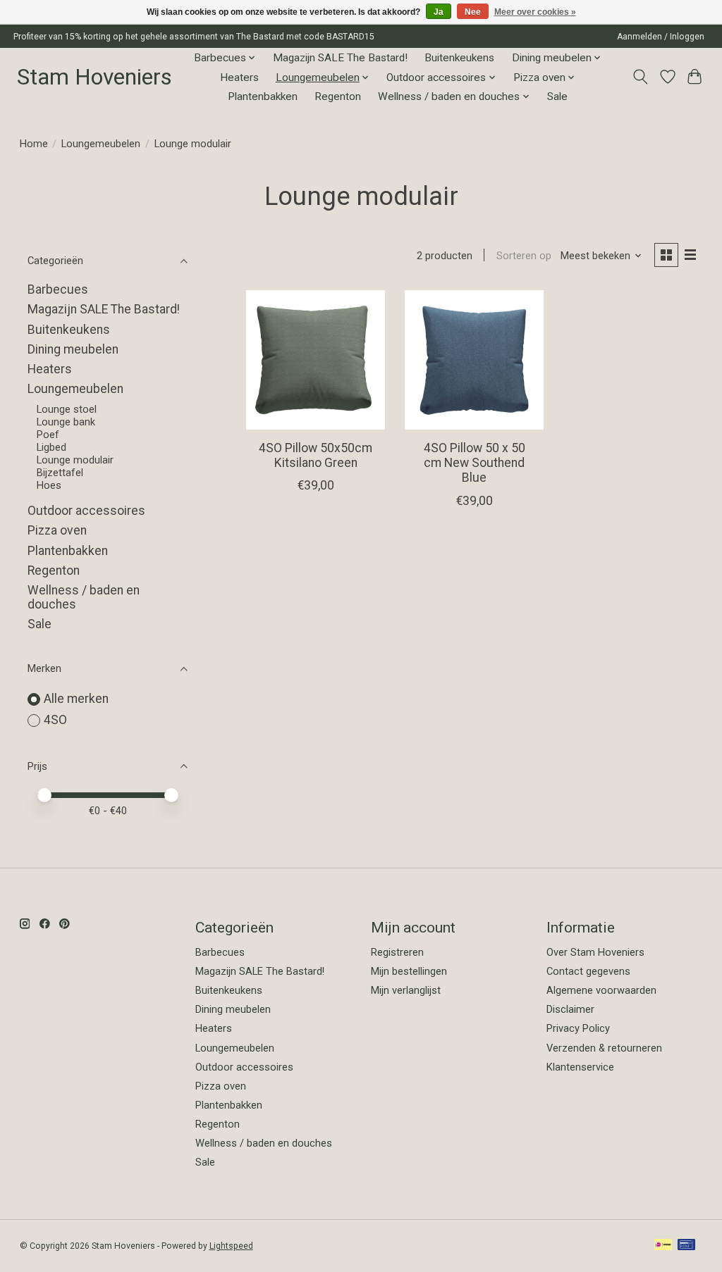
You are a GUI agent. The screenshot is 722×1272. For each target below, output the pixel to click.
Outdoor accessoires (86, 511)
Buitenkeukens (459, 57)
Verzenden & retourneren (604, 1048)
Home (34, 143)
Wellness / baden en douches (263, 1143)
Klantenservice (580, 1067)
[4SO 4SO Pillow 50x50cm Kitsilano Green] (315, 359)
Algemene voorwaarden (601, 990)
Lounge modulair (75, 460)
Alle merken (76, 699)
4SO (55, 720)
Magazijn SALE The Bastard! (340, 57)
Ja (438, 12)
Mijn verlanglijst (406, 990)
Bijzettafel (60, 472)
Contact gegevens (588, 971)
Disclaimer (570, 1009)
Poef (48, 434)
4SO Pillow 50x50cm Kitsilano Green (315, 455)
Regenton (337, 96)
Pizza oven (57, 530)
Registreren (397, 952)
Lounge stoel (67, 409)
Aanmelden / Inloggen (660, 37)
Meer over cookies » (535, 12)
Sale (557, 96)
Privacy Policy (578, 1028)
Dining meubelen (72, 349)
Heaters (239, 77)
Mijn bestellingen (409, 971)
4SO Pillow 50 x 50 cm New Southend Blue (474, 463)
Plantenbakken (263, 96)
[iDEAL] (663, 1245)
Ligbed (51, 447)
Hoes (49, 485)
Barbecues (57, 289)
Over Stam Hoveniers (595, 952)
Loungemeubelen (100, 143)
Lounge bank (66, 422)
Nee (473, 12)
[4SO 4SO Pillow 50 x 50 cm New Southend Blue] (474, 359)
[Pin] (686, 1245)
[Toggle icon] (640, 76)
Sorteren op (523, 255)
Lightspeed (231, 1246)
